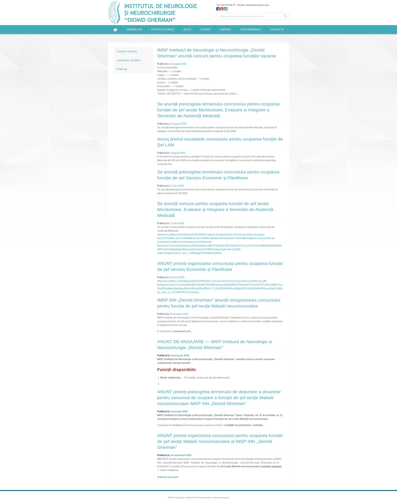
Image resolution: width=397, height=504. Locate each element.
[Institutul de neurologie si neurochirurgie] (154, 12)
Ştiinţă (205, 29)
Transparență (250, 29)
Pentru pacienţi (162, 29)
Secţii (187, 29)
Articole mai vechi (167, 477)
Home (115, 29)
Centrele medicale (127, 51)
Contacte (277, 29)
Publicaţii (122, 69)
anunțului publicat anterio (208, 425)
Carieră (225, 29)
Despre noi (134, 29)
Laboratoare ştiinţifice (129, 60)
